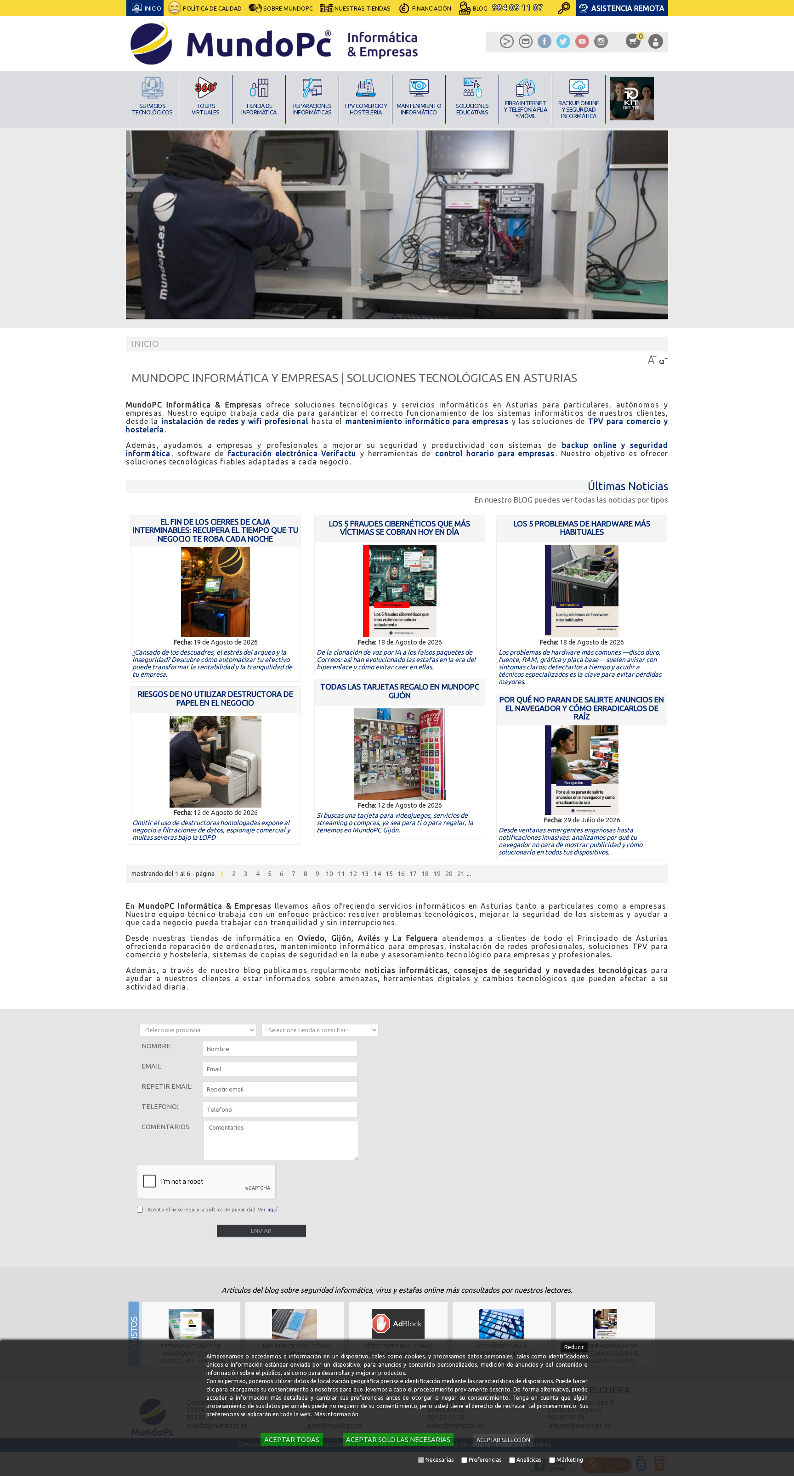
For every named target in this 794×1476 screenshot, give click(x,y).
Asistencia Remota (627, 8)
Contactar (428, 30)
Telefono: (160, 1106)
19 (437, 873)
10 (329, 873)
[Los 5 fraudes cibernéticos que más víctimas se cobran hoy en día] (399, 591)
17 (413, 873)
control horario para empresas (495, 453)
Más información (336, 1414)
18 (425, 873)
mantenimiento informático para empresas (427, 421)
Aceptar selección (503, 1440)
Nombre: (157, 1046)
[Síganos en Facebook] (545, 41)
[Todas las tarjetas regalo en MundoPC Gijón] (399, 754)
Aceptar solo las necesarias (398, 1439)
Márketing (569, 1460)
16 (401, 873)
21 (461, 873)
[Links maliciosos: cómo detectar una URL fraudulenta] (295, 1323)
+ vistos (664, 1333)
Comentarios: (166, 1127)
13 (365, 873)
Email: (152, 1066)
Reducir (574, 1347)
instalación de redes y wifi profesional (235, 421)
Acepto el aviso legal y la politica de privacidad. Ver (212, 1209)
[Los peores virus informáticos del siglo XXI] (501, 1323)
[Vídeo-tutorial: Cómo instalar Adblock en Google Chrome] (398, 1323)
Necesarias (439, 1460)
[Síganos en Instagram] (601, 41)
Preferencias (485, 1460)
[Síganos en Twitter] (563, 41)
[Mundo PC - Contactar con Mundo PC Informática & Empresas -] (526, 41)
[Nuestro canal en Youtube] (582, 41)
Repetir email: (167, 1086)
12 (353, 873)
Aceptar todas (291, 1439)
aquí (272, 1209)
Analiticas (528, 1460)
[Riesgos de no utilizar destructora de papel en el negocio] (215, 762)
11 (341, 873)
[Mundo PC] (275, 43)
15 (389, 873)
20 (449, 873)
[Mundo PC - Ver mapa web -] (507, 41)
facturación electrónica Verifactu (292, 453)
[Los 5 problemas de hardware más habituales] (582, 591)
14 (377, 873)
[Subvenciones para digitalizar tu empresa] (632, 98)
